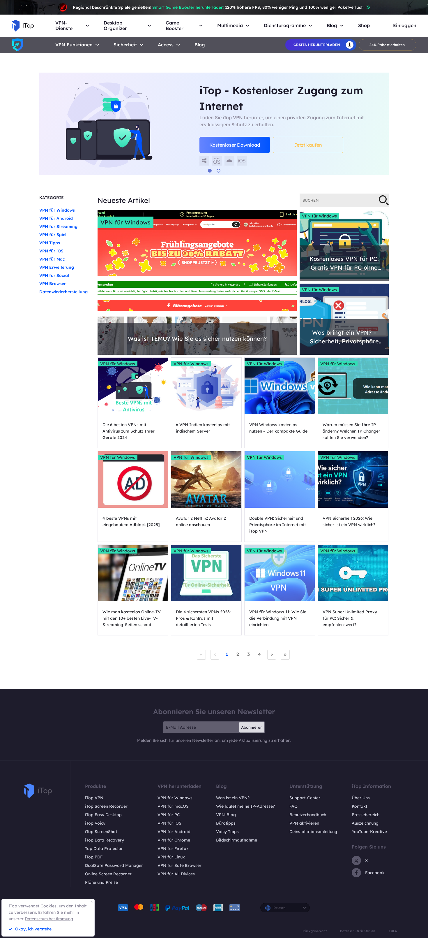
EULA (393, 931)
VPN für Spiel (52, 234)
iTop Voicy (95, 823)
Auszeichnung (365, 823)
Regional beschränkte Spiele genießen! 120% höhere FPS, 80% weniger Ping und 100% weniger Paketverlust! (218, 7)
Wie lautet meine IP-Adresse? (245, 806)
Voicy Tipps (227, 831)
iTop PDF (93, 857)
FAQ (293, 806)
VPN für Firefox (173, 848)
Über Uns (361, 797)
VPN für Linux (171, 857)
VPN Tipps (49, 242)
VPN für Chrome (174, 840)
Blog (199, 45)
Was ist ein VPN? (233, 797)
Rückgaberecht (315, 931)
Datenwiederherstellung (63, 291)
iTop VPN (94, 797)
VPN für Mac (52, 259)
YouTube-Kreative (369, 831)
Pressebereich (365, 814)
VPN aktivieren (304, 823)
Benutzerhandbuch (307, 814)
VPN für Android (56, 218)
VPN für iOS (51, 251)
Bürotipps (226, 823)
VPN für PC (169, 814)
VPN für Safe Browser (179, 865)
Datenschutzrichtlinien (357, 931)
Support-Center (304, 797)
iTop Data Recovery (104, 840)
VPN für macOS (173, 806)
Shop (364, 25)
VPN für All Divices (176, 873)
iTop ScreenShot (101, 831)
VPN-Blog (226, 814)
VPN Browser (52, 283)
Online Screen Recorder (108, 873)
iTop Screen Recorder (106, 806)
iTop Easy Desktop (103, 814)
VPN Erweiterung (56, 267)
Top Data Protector (104, 848)
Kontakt (359, 806)
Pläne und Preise (101, 882)
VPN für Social (54, 275)
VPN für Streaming (58, 226)
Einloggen (404, 25)
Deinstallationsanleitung (313, 831)
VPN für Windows (57, 210)
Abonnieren (252, 727)
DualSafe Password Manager (114, 865)
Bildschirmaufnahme (236, 840)
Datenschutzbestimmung (49, 918)
